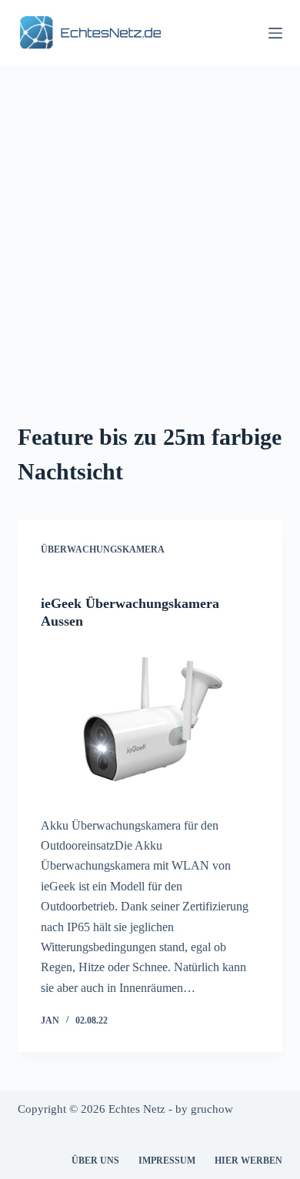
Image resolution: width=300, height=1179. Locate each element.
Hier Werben (248, 1160)
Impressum (166, 1160)
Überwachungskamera (103, 549)
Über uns (95, 1160)
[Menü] (275, 33)
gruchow (212, 1109)
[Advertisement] (150, 223)
